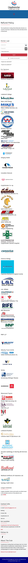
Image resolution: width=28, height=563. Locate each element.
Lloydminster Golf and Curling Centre (10, 525)
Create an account (15, 58)
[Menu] (14, 14)
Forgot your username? (6, 61)
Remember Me (5, 51)
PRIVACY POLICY (4, 552)
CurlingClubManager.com (14, 560)
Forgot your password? (6, 64)
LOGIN (4, 494)
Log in (14, 55)
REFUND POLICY (12, 552)
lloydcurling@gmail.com (10, 508)
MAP (2, 529)
